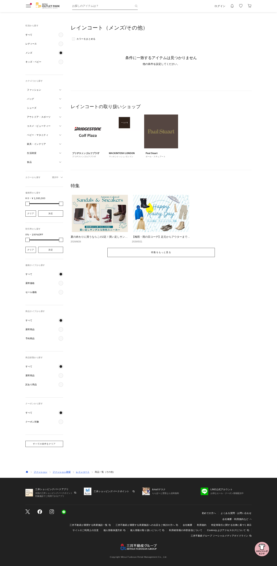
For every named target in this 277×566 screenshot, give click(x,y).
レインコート (83, 472)
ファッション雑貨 (62, 472)
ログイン (220, 6)
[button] (44, 34)
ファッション (40, 472)
